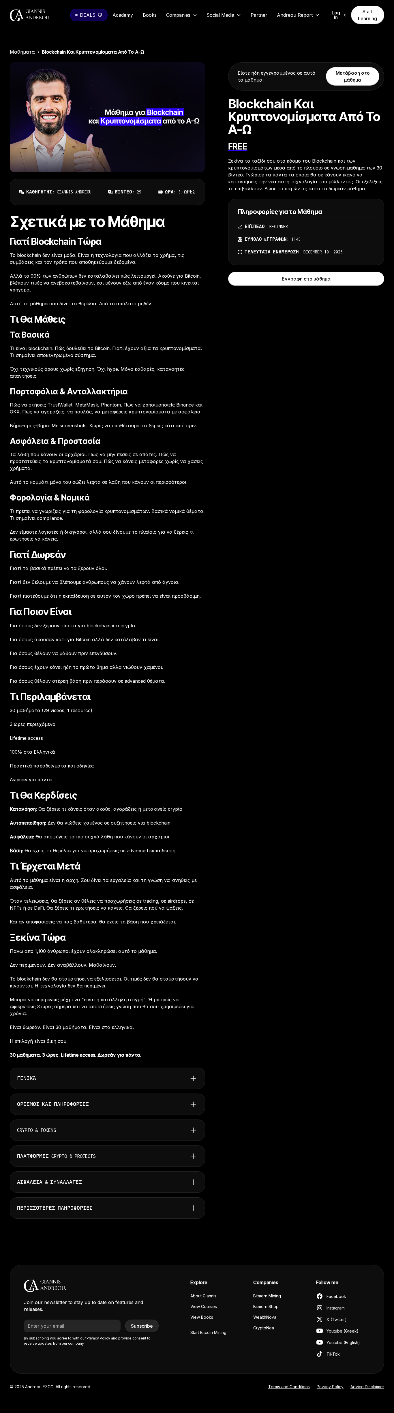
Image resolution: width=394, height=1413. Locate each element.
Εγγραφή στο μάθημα (306, 279)
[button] (182, 15)
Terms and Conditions (289, 1386)
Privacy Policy (330, 1386)
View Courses (203, 1306)
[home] (38, 15)
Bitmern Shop (266, 1306)
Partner (259, 15)
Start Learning (367, 15)
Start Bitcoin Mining (208, 1332)
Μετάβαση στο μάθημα (353, 76)
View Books (201, 1317)
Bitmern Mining (267, 1295)
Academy (122, 15)
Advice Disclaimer (367, 1386)
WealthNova (264, 1317)
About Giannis (203, 1295)
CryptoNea (263, 1327)
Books (150, 15)
